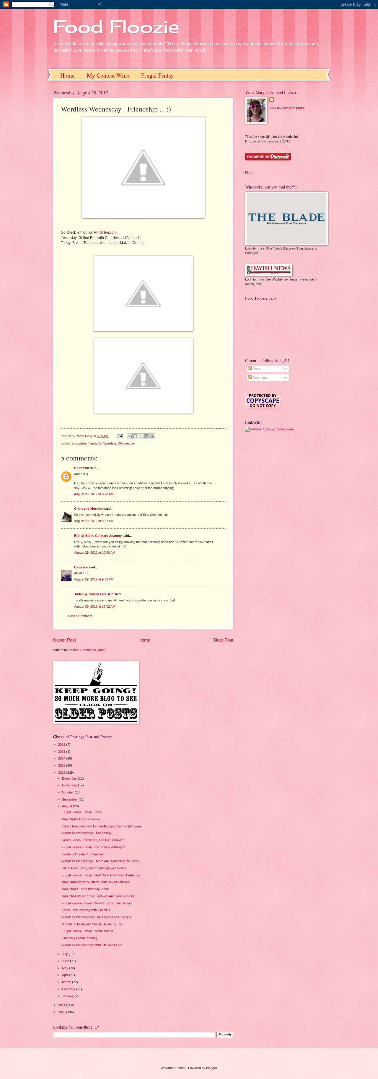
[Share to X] (141, 436)
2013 (62, 765)
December (70, 778)
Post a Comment (80, 616)
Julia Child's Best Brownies (80, 819)
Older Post (223, 639)
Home (67, 75)
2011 (62, 1005)
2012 (62, 772)
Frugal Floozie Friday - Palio (81, 812)
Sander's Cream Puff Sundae (82, 854)
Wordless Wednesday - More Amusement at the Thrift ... (101, 861)
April (65, 975)
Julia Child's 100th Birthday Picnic (85, 889)
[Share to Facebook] (146, 436)
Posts (256, 368)
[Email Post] (120, 436)
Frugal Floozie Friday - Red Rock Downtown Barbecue (100, 875)
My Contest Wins (108, 75)
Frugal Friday (157, 75)
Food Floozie (116, 26)
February (69, 989)
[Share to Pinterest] (152, 436)
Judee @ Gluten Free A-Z (93, 594)
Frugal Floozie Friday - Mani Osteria (87, 931)
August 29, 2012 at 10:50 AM (94, 552)
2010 (62, 1012)
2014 (62, 758)
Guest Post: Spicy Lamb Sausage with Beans (93, 868)
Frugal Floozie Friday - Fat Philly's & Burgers (93, 847)
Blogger (211, 1068)
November (70, 785)
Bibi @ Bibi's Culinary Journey (98, 535)
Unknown (81, 468)
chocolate (79, 443)
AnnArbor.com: (106, 232)
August (67, 806)
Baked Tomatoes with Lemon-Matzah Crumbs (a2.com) (101, 826)
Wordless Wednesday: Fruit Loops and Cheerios (96, 917)
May (65, 968)
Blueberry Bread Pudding (79, 938)
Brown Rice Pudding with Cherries (85, 910)
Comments (260, 377)
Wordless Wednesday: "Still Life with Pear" (91, 945)
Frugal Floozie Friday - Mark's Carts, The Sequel (96, 903)
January (68, 996)
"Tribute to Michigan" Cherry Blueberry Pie (91, 924)
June (66, 961)
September (70, 799)
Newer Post (64, 639)
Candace (81, 567)
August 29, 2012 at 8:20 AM (93, 494)
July (65, 954)
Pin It (248, 172)
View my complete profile (287, 108)
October (68, 792)
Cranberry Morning (88, 508)
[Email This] (130, 436)
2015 (62, 751)
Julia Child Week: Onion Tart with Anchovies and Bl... (98, 896)
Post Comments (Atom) (90, 650)
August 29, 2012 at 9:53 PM (93, 579)
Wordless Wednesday (119, 443)
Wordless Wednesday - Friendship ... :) (89, 833)
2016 (62, 744)
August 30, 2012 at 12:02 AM (94, 606)
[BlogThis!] (135, 436)
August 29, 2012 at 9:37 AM (93, 521)
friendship (95, 443)
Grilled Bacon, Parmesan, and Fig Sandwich (92, 840)
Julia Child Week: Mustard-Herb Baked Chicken (95, 882)
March (67, 982)
